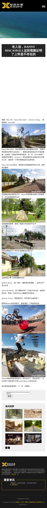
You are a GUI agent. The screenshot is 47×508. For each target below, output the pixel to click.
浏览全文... (16, 486)
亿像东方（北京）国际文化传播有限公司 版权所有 (28, 503)
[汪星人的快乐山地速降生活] (13, 414)
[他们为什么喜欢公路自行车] (33, 426)
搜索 (9, 396)
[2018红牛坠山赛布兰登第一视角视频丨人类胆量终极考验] (13, 439)
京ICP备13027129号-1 (23, 500)
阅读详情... (14, 474)
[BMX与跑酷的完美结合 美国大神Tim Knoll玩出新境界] (13, 426)
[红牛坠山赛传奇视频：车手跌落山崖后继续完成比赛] (33, 413)
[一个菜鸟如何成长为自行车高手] (33, 438)
